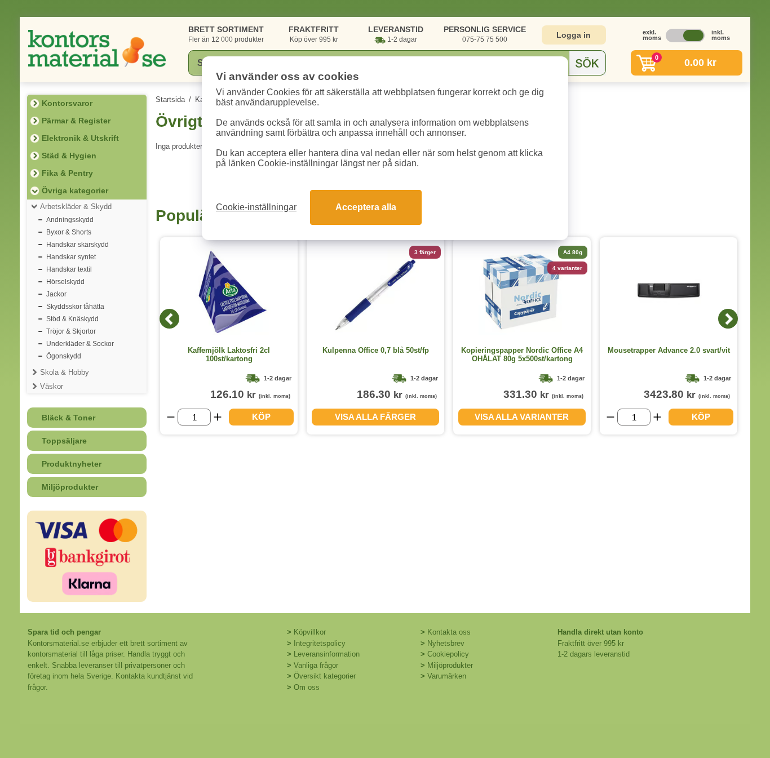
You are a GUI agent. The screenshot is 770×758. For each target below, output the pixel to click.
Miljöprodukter (70, 486)
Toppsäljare (64, 440)
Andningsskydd (70, 220)
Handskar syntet (71, 257)
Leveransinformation (327, 654)
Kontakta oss (449, 632)
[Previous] (169, 319)
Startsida (170, 99)
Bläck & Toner (68, 417)
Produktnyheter (71, 463)
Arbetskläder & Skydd (76, 206)
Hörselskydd (65, 282)
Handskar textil (69, 269)
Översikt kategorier (325, 676)
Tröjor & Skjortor (71, 331)
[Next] (728, 319)
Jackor (56, 294)
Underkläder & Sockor (80, 344)
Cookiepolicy (448, 654)
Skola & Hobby (64, 372)
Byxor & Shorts (68, 232)
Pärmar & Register (76, 120)
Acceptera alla (365, 207)
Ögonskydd (63, 356)
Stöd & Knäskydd (72, 319)
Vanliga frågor (316, 665)
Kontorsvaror (67, 103)
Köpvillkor (310, 632)
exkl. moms (649, 35)
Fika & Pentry (67, 173)
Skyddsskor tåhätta (75, 307)
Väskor (51, 386)
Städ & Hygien (69, 155)
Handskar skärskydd (77, 245)
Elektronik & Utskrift (80, 138)
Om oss (307, 687)
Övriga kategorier (75, 190)
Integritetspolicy (320, 643)
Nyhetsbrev (445, 643)
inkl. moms (717, 35)
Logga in (573, 34)
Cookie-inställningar (256, 207)
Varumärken (446, 676)
